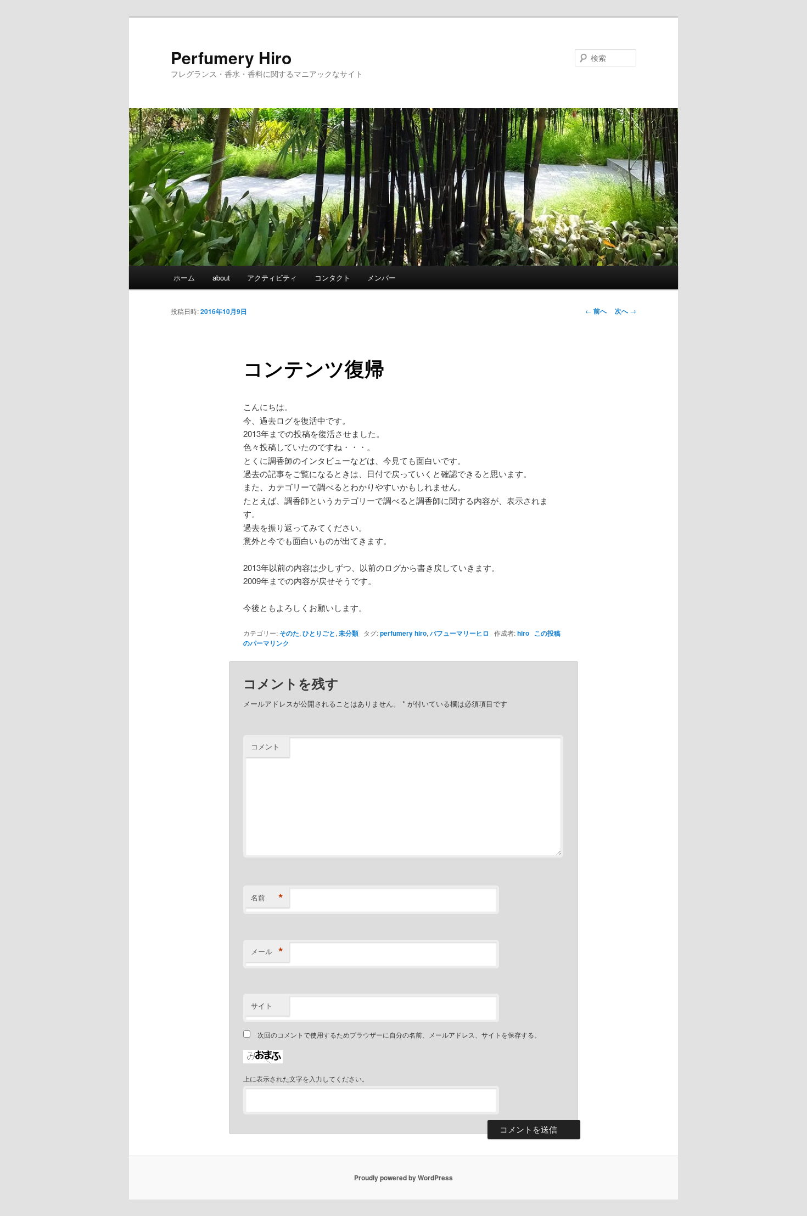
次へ (625, 311)
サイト (261, 1005)
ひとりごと (318, 633)
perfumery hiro (403, 633)
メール (267, 951)
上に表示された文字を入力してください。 (305, 1078)
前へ (596, 311)
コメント (265, 746)
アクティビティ (272, 277)
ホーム (184, 277)
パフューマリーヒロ (459, 633)
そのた (289, 633)
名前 (267, 897)
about (221, 277)
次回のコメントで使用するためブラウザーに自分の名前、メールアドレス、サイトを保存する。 (399, 1034)
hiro (523, 633)
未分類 (348, 633)
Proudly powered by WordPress (403, 1178)
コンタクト (332, 277)
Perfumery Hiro (231, 57)
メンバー (381, 277)
